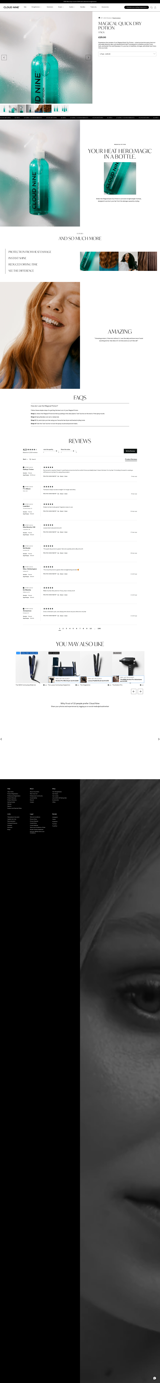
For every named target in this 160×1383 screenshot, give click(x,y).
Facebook (54, 821)
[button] (60, 629)
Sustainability (33, 798)
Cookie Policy (33, 823)
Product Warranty (12, 800)
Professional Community (36, 796)
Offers (54, 802)
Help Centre (10, 791)
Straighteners (36, 7)
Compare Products (12, 823)
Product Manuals (11, 798)
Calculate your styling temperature (136, 7)
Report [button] (61, 476)
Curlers (71, 7)
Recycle (32, 800)
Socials (54, 814)
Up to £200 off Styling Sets (59, 798)
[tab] (131, 459)
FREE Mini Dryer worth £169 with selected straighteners (80, 1)
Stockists (9, 827)
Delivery (9, 804)
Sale (25, 7)
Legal (31, 814)
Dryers (60, 7)
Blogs (8, 829)
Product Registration (12, 793)
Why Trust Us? (33, 793)
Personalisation (11, 821)
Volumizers (50, 7)
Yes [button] (58, 476)
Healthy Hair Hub (11, 819)
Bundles (82, 7)
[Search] (151, 7)
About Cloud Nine (34, 791)
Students (9, 825)
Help (8, 789)
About (32, 789)
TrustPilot (54, 826)
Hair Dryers (55, 793)
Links (9, 814)
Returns (9, 806)
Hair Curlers (55, 796)
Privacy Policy (33, 819)
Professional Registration (13, 796)
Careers (32, 802)
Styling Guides (11, 802)
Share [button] (65, 476)
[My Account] (155, 7)
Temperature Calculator (13, 817)
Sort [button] (24, 459)
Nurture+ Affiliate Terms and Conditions (37, 832)
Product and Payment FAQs (14, 808)
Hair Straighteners (57, 791)
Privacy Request (34, 821)
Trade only (93, 7)
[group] (32, 449)
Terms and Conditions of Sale (37, 827)
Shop (53, 789)
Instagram (55, 817)
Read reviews (116, 18)
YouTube (54, 823)
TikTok (54, 819)
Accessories (105, 7)
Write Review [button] (130, 451)
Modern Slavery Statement (36, 829)
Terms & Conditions (35, 817)
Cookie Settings (34, 825)
